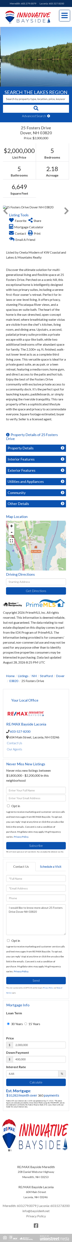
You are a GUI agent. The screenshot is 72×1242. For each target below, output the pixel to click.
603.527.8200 (56, 3)
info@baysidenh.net (36, 1211)
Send (36, 980)
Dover (60, 676)
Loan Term (14, 1013)
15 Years (34, 1024)
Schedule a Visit (50, 866)
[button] (36, 109)
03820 (13, 681)
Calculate (36, 1082)
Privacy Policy (21, 836)
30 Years (16, 1024)
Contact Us (14, 743)
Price (10, 1038)
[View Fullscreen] (11, 541)
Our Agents (14, 749)
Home (10, 676)
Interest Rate (16, 1067)
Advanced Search (34, 116)
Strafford (46, 676)
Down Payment (17, 1052)
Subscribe (36, 845)
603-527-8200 (20, 731)
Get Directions (36, 591)
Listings (23, 676)
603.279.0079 (28, 3)
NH (34, 676)
